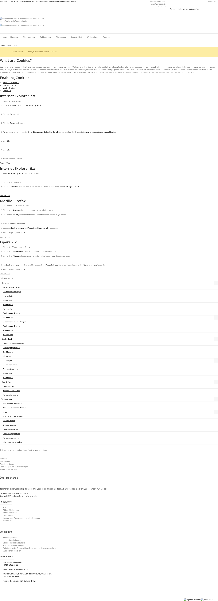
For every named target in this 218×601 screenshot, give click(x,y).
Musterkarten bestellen (12, 551)
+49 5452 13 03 (6, 1)
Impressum (7, 521)
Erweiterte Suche (7, 464)
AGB (4, 507)
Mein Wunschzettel (158, 4)
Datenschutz (8, 515)
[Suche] (215, 30)
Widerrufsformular (10, 513)
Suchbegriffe (5, 461)
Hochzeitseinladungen (12, 540)
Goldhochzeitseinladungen (13, 546)
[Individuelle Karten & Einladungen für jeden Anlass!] (22, 18)
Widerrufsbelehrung (11, 510)
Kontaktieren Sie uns (8, 469)
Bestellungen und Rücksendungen (14, 467)
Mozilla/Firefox (9, 88)
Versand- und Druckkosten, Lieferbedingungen (21, 518)
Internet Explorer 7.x (11, 82)
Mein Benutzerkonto (158, 1)
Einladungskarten (10, 538)
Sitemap (3, 459)
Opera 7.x (7, 90)
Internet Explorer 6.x (11, 85)
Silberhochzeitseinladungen (14, 543)
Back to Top (5, 163)
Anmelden (162, 7)
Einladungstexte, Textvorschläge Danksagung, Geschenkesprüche (29, 548)
